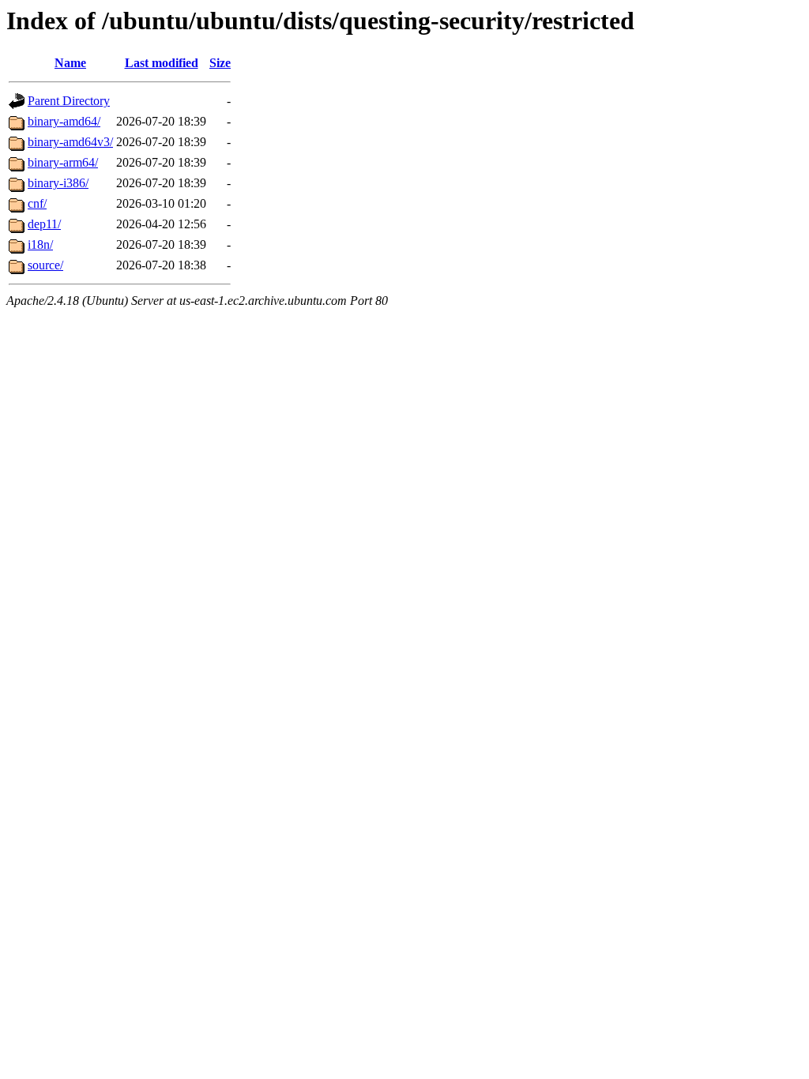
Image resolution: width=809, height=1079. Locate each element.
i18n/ (40, 244)
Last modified (161, 63)
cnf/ (37, 203)
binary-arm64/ (63, 162)
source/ (45, 265)
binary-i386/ (58, 183)
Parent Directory (69, 100)
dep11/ (44, 224)
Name (70, 63)
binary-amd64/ (64, 121)
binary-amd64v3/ (70, 142)
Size (220, 63)
